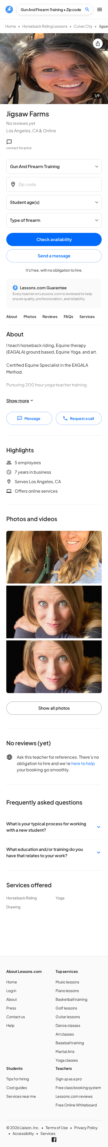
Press (11, 1008)
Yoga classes (67, 1060)
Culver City (83, 26)
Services (87, 316)
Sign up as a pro (69, 1078)
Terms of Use (57, 1127)
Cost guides (16, 1087)
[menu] (9, 9)
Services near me (21, 1096)
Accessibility (23, 1133)
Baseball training (70, 1042)
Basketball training (71, 999)
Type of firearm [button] (25, 220)
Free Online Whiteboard (76, 1104)
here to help (83, 763)
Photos (30, 316)
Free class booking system (78, 1087)
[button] (54, 827)
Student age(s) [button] (25, 202)
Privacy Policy (86, 1127)
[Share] (98, 43)
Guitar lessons (68, 1016)
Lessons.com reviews (74, 1096)
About (11, 316)
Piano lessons (67, 990)
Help (10, 1025)
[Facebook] (54, 1139)
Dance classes (68, 1025)
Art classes (65, 1034)
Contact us (15, 1016)
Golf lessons (66, 1008)
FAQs (68, 316)
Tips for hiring (17, 1078)
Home (10, 26)
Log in (11, 990)
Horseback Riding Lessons (44, 26)
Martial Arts (65, 1051)
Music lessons (67, 981)
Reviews (49, 316)
